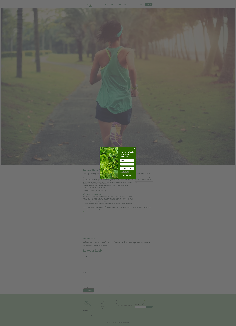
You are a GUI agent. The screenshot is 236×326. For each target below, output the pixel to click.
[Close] (134, 148)
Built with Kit (127, 175)
